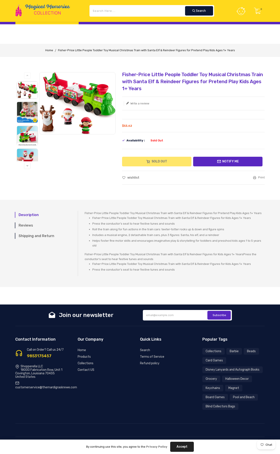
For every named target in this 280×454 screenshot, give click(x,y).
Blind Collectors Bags (220, 406)
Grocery (211, 379)
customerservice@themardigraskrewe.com (46, 387)
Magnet (233, 388)
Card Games (214, 360)
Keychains (213, 388)
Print (261, 177)
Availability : (135, 140)
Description (29, 215)
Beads (251, 351)
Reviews (26, 225)
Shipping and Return (36, 236)
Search (145, 350)
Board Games (215, 397)
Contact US (86, 370)
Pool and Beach (244, 397)
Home (49, 50)
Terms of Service (152, 357)
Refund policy (149, 363)
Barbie (234, 351)
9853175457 (39, 356)
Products (84, 357)
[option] (27, 90)
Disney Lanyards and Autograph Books (232, 369)
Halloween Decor (237, 379)
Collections (85, 363)
